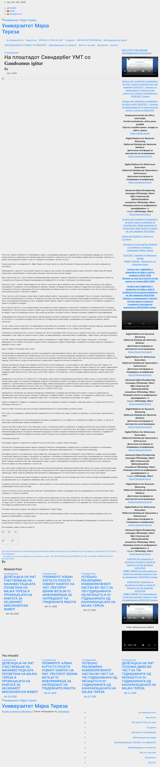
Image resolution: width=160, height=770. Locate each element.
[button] (154, 42)
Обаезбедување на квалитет (63, 45)
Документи (102, 45)
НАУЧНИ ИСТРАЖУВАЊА (89, 40)
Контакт (114, 45)
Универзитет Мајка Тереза (25, 29)
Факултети (31, 40)
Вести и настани (87, 45)
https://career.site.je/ (140, 133)
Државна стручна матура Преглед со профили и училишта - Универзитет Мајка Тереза (140, 247)
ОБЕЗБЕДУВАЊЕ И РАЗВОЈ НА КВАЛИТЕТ (26, 45)
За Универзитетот (15, 40)
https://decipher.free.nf (140, 214)
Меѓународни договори (115, 40)
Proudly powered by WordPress (17, 711)
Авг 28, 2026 (10, 696)
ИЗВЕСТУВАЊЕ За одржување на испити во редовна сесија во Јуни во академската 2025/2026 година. (140, 574)
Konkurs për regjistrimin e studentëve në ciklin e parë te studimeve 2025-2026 (140, 272)
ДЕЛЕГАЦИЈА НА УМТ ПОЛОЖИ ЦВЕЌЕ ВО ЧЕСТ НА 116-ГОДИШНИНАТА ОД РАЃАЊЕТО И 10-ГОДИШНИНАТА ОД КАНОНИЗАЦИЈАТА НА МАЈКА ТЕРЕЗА (139, 675)
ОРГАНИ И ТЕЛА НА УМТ (51, 40)
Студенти (69, 40)
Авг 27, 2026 (50, 692)
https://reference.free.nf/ (140, 182)
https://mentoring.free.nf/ (140, 156)
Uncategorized (11, 52)
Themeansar (63, 711)
